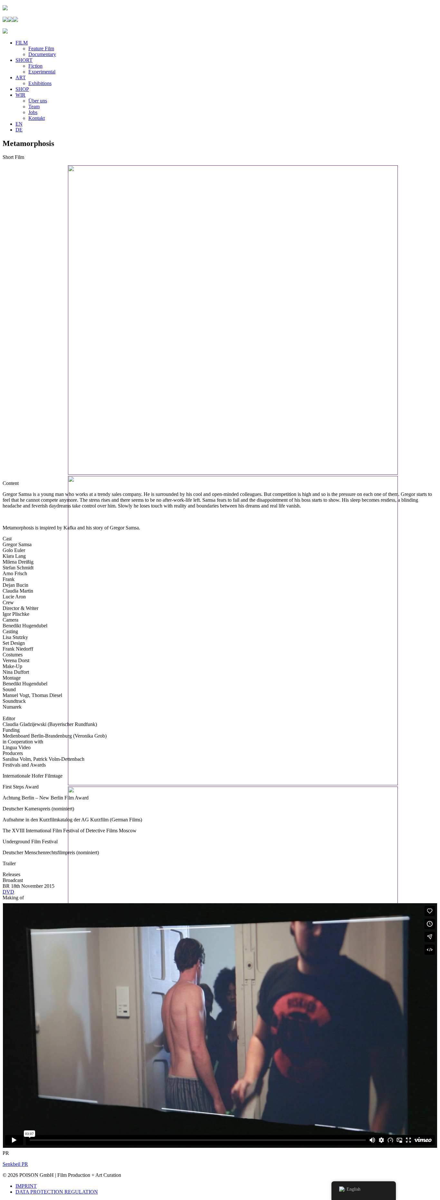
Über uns (37, 100)
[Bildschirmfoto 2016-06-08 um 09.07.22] (233, 783)
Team (34, 106)
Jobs (32, 112)
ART (20, 77)
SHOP (22, 89)
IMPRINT (26, 1186)
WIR (20, 95)
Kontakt (36, 118)
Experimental (41, 71)
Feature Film (41, 48)
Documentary (42, 54)
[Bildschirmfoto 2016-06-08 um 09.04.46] (233, 473)
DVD (8, 892)
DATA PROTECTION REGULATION (56, 1192)
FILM (21, 42)
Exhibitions (40, 83)
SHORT (24, 60)
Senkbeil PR (15, 1164)
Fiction (35, 66)
